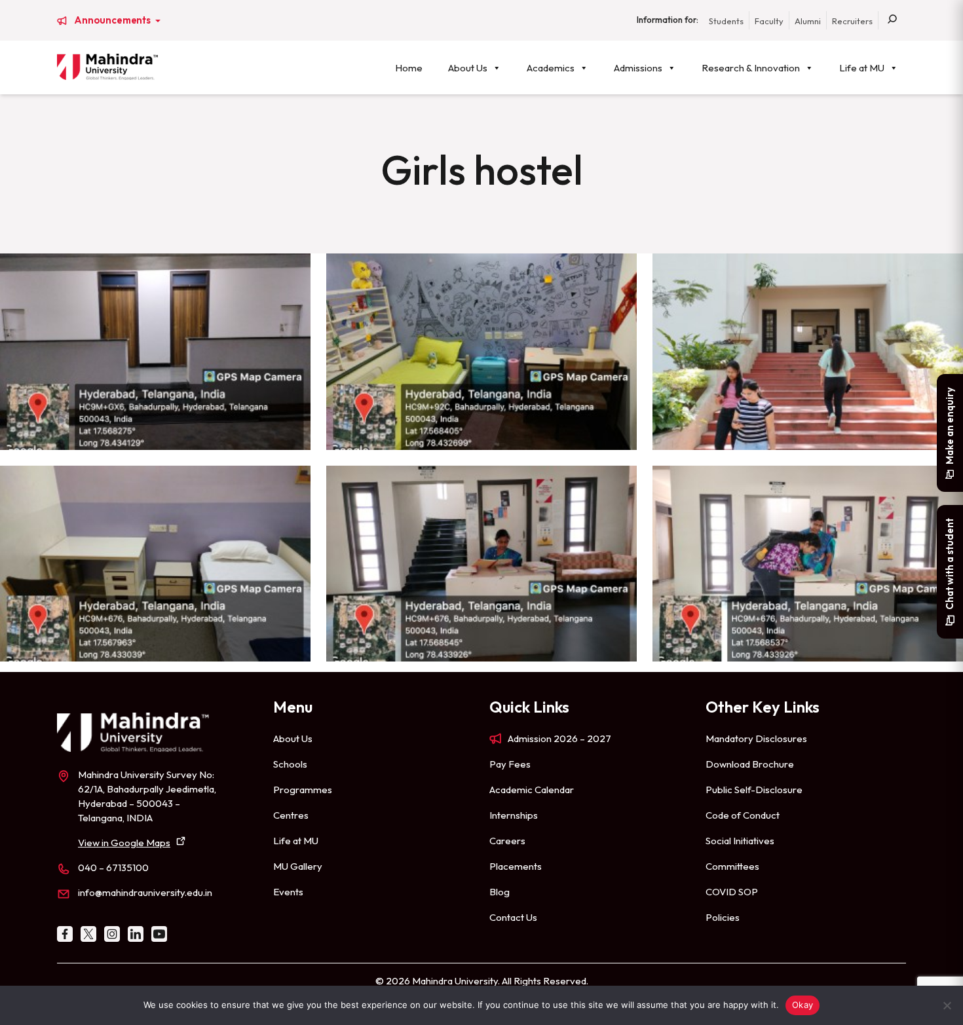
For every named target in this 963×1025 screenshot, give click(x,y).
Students (726, 21)
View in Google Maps (124, 842)
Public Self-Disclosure (754, 789)
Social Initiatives (740, 840)
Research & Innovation (751, 68)
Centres (291, 815)
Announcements (113, 20)
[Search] (892, 20)
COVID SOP (732, 891)
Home (409, 68)
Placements (515, 866)
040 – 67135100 (113, 867)
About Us (467, 68)
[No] (946, 1005)
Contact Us (513, 917)
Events (288, 891)
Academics (551, 68)
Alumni (808, 21)
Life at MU (861, 68)
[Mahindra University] (107, 67)
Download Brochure (750, 764)
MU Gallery (297, 866)
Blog (499, 891)
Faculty (769, 21)
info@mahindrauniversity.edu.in (145, 892)
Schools (290, 764)
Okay (802, 1004)
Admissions (638, 68)
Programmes (302, 789)
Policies (723, 917)
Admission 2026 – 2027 (559, 738)
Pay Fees (510, 764)
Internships (513, 815)
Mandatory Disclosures (756, 738)
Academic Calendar (531, 789)
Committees (732, 866)
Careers (507, 840)
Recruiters (852, 21)
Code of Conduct (743, 815)
